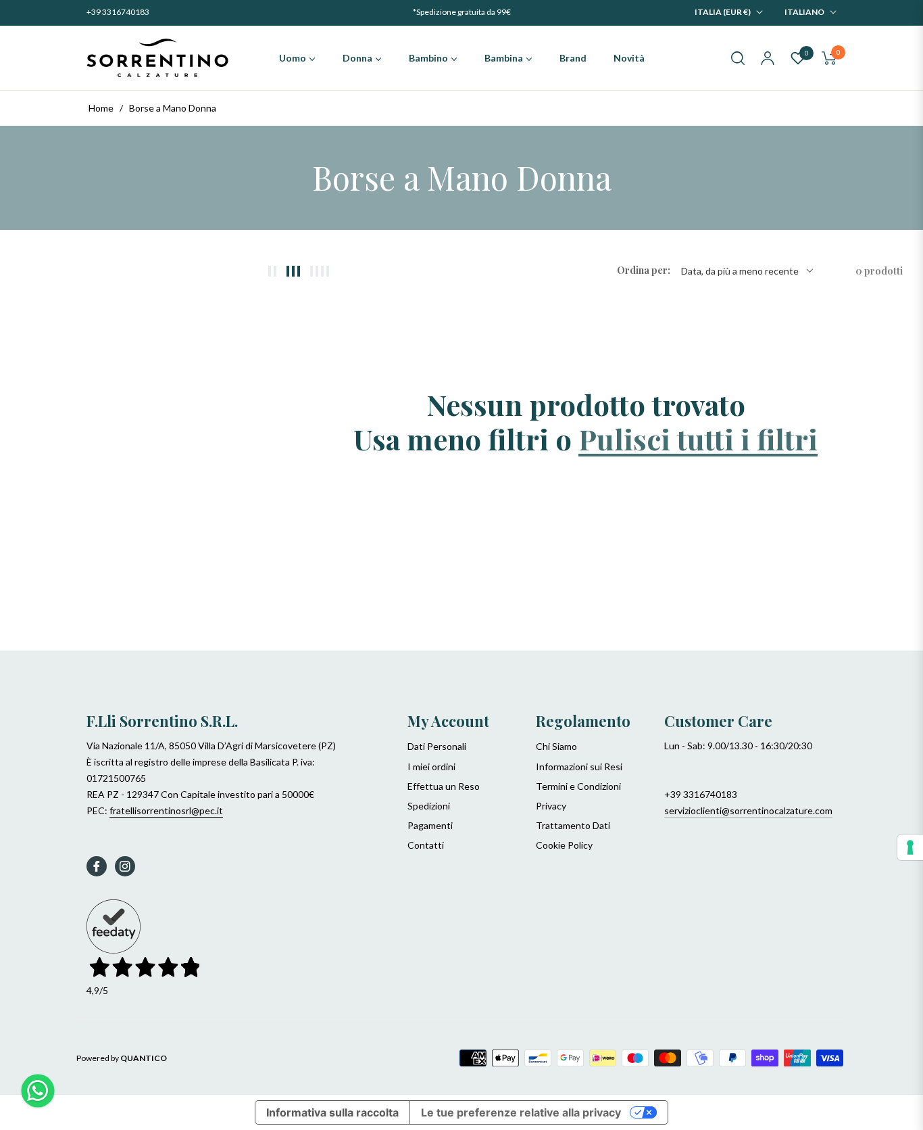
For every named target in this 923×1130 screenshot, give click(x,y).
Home (101, 108)
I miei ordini (431, 766)
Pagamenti (430, 825)
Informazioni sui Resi (579, 766)
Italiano (804, 12)
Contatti (425, 845)
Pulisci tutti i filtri (698, 439)
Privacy (551, 805)
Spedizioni (428, 805)
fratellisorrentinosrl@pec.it (166, 810)
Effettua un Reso (443, 786)
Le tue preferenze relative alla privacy (521, 1112)
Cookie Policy (564, 845)
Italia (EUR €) (723, 12)
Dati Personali (436, 746)
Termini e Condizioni (578, 786)
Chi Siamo (556, 746)
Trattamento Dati (573, 825)
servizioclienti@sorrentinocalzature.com (748, 810)
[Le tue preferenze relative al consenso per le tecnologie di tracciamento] (910, 847)
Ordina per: (643, 271)
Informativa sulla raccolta (332, 1112)
